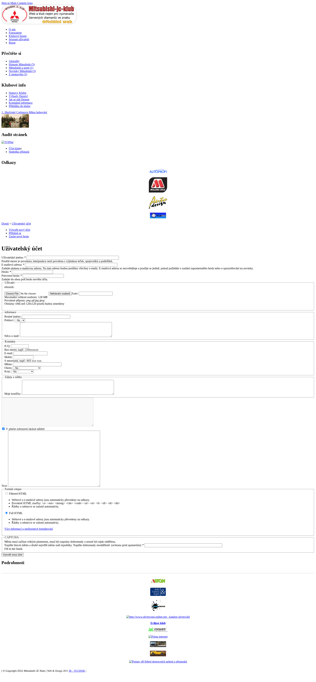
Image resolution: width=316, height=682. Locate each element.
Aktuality (14, 61)
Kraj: (7, 371)
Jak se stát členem (19, 99)
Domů (5, 223)
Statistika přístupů (19, 151)
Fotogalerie (15, 32)
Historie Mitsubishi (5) (22, 64)
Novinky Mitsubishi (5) (22, 71)
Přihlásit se (15, 233)
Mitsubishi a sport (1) (21, 67)
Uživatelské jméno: (13, 257)
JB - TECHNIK (77, 671)
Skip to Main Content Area (17, 3)
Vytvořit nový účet (19, 229)
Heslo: (6, 271)
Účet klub (14, 148)
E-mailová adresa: (12, 264)
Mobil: (8, 357)
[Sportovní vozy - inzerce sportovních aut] (158, 655)
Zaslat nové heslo (19, 236)
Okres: (8, 367)
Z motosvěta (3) (18, 74)
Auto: (75, 293)
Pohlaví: (9, 320)
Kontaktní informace (21, 102)
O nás (12, 29)
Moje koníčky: (13, 393)
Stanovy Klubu (17, 92)
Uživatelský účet (21, 223)
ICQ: (7, 346)
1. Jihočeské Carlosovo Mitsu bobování (24, 112)
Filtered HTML (17, 493)
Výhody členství (18, 96)
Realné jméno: (13, 316)
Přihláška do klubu (19, 106)
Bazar (12, 42)
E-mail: (9, 353)
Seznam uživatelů (19, 39)
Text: (4, 485)
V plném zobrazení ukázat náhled (24, 428)
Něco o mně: (12, 336)
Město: (8, 364)
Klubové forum (18, 36)
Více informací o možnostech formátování (28, 528)
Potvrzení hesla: (11, 275)
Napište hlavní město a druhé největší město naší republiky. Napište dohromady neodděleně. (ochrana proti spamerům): (74, 545)
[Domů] (38, 23)
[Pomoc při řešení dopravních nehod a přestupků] (158, 661)
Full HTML (15, 513)
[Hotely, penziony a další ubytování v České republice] (158, 616)
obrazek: (9, 287)
